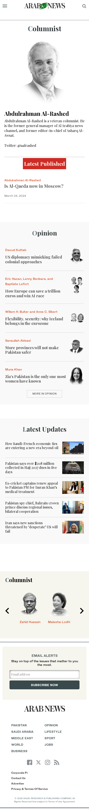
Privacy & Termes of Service (29, 788)
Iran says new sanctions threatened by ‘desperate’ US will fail (31, 527)
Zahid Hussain (30, 622)
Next (81, 610)
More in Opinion (44, 393)
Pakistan (19, 725)
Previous (7, 610)
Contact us (18, 778)
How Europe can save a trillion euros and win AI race (32, 293)
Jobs (48, 744)
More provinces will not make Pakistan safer (32, 350)
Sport (49, 738)
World (17, 744)
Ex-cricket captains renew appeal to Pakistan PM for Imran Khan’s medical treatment (31, 487)
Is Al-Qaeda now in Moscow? (34, 186)
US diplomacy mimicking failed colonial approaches (33, 259)
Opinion (44, 233)
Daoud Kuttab (15, 250)
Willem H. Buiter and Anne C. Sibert (31, 311)
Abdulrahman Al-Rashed (22, 180)
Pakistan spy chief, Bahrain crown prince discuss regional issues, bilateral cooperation (32, 507)
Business (19, 751)
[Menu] (5, 6)
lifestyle (53, 731)
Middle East (22, 738)
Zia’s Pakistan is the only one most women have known (35, 379)
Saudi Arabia (22, 731)
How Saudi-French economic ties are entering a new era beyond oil (31, 445)
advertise (17, 783)
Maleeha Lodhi (59, 622)
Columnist (18, 580)
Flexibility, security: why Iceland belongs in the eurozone (34, 321)
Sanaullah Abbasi (18, 340)
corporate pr (19, 772)
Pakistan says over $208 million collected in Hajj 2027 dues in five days (31, 467)
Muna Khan (13, 369)
